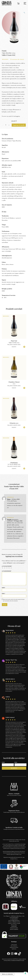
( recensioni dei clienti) (17, 59)
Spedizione (14, 948)
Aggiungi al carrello (18, 125)
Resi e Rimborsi (14, 945)
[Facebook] (8, 955)
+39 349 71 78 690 (16, 923)
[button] (24, 13)
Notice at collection (7, 974)
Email (3, 593)
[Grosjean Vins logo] (6, 3)
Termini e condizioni (14, 929)
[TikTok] (19, 955)
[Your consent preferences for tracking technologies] (25, 973)
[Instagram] (12, 955)
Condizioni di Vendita (15, 960)
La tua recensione (7, 571)
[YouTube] (16, 955)
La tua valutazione (7, 566)
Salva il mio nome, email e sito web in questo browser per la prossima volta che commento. (14, 600)
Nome (3, 587)
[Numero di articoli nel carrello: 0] (18, 3)
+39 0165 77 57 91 (16, 921)
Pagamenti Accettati (14, 947)
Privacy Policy (7, 960)
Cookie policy (14, 926)
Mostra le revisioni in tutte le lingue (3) (12, 554)
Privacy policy (14, 924)
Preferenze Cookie (14, 927)
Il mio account (14, 944)
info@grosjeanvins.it (15, 920)
